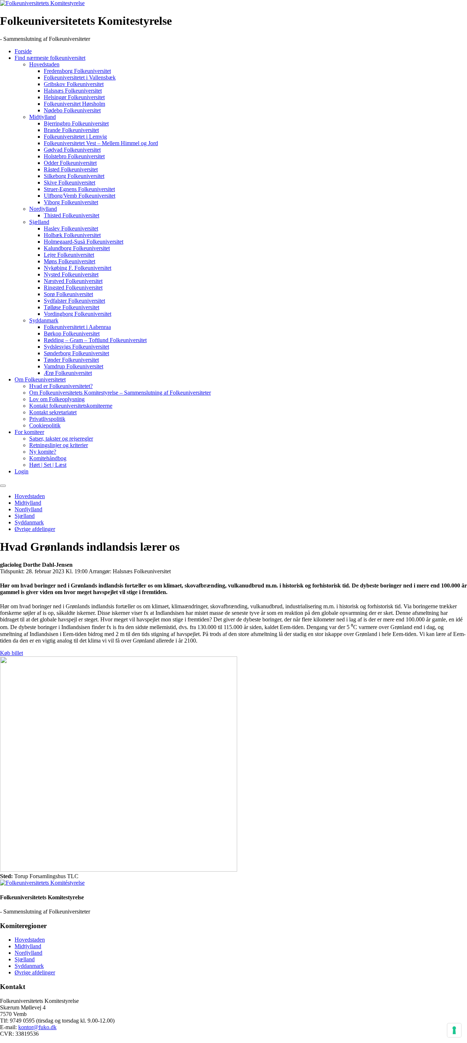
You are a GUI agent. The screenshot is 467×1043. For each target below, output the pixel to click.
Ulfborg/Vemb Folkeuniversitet (79, 196)
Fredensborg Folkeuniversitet (77, 71)
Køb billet (11, 653)
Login (21, 471)
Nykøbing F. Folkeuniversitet (77, 268)
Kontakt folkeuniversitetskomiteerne (70, 406)
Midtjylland (42, 117)
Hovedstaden (44, 64)
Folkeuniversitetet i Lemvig (75, 136)
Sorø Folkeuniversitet (68, 294)
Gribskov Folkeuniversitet (74, 84)
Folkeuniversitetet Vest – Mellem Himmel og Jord (101, 143)
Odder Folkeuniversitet (70, 163)
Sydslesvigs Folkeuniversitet (76, 347)
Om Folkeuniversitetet (40, 379)
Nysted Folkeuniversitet (71, 274)
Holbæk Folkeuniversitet (72, 235)
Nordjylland (43, 209)
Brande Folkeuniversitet (71, 130)
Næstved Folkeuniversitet (73, 281)
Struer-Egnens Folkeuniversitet (79, 189)
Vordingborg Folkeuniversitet (77, 314)
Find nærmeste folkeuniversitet (50, 58)
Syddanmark (43, 320)
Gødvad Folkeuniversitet (72, 150)
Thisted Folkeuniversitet (71, 215)
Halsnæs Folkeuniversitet (73, 91)
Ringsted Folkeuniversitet (73, 287)
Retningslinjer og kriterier (58, 445)
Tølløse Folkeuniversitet (71, 307)
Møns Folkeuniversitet (69, 261)
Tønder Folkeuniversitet (71, 360)
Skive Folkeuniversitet (69, 182)
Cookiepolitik (45, 425)
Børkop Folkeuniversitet (72, 333)
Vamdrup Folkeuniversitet (73, 366)
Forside (23, 51)
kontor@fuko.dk (37, 1027)
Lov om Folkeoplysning (57, 399)
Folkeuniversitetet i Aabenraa (77, 327)
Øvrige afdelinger (35, 529)
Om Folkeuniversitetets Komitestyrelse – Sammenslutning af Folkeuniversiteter (120, 392)
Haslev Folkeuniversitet (71, 228)
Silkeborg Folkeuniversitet (74, 176)
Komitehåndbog (47, 458)
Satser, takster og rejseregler (61, 438)
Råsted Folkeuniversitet (71, 169)
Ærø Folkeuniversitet (68, 373)
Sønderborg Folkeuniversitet (76, 353)
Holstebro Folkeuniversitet (74, 156)
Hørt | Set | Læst (47, 465)
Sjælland (39, 222)
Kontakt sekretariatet (53, 412)
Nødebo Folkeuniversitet (72, 110)
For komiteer (29, 432)
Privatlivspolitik (47, 419)
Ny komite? (42, 452)
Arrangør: (100, 571)
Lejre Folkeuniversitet (69, 255)
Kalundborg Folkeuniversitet (77, 248)
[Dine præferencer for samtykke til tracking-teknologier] (454, 1030)
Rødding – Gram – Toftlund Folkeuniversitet (95, 340)
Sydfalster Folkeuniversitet (74, 301)
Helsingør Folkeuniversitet (74, 97)
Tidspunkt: (12, 571)
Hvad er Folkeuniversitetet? (61, 386)
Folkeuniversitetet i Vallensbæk (80, 77)
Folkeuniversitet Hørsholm (74, 104)
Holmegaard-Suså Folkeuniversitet (83, 242)
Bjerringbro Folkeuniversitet (76, 123)
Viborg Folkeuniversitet (71, 202)
